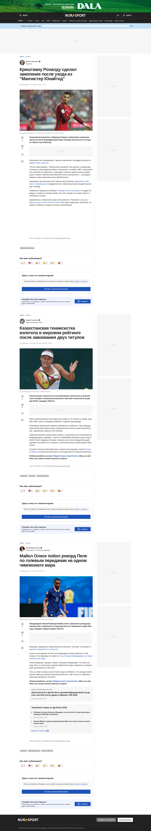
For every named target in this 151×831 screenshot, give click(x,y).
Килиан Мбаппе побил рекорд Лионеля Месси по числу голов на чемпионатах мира (62, 722)
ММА (48, 21)
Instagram (84, 301)
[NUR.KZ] (75, 15)
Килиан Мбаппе (47, 751)
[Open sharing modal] (22, 154)
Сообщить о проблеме (106, 820)
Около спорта (119, 21)
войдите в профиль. (81, 281)
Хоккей (64, 21)
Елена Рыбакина (42, 476)
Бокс (43, 21)
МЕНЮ (25, 15)
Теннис (37, 21)
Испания (32, 476)
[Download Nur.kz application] (75, 6)
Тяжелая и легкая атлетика (78, 21)
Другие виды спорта (96, 21)
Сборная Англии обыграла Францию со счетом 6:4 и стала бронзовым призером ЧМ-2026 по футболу (62, 713)
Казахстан (23, 476)
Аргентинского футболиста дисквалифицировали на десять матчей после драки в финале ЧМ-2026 (60, 693)
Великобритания (34, 751)
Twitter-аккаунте (42, 163)
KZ (118, 15)
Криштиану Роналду (27, 248)
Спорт (20, 21)
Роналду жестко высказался (69, 191)
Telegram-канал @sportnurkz (64, 456)
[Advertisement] (75, 41)
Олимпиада (109, 21)
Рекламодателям (125, 820)
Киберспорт (56, 21)
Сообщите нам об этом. (61, 238)
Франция (23, 751)
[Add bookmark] (22, 161)
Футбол (30, 21)
